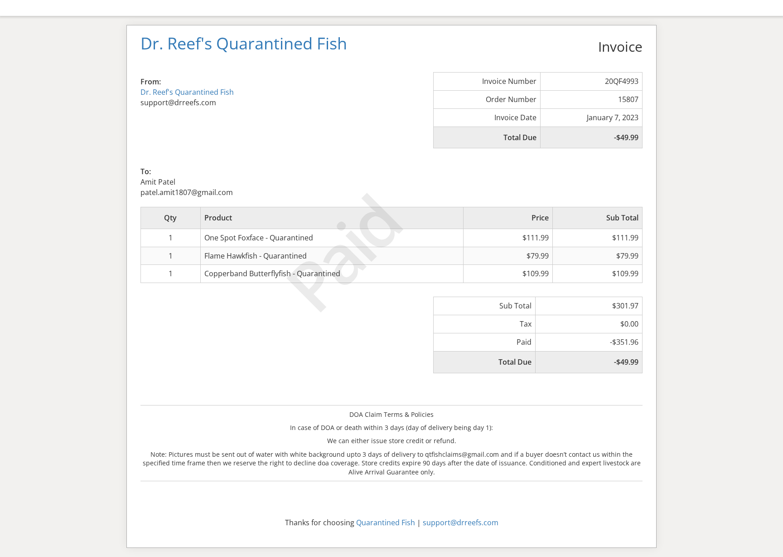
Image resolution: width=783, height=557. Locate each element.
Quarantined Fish (385, 523)
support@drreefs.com (460, 523)
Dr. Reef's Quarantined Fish (187, 92)
